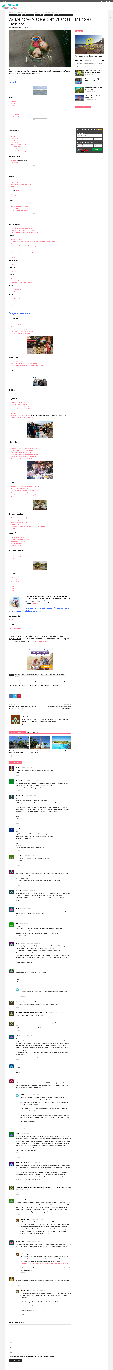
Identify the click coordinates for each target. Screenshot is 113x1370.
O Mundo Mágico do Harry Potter (20, 415)
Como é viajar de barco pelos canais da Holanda (24, 454)
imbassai (46, 678)
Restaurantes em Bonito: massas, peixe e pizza (24, 232)
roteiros (44, 683)
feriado (36, 678)
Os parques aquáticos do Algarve (60, 750)
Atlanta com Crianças (17, 524)
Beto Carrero (14, 142)
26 (102, 60)
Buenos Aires (15, 322)
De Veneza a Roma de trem (19, 497)
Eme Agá (18, 1065)
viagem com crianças (33, 685)
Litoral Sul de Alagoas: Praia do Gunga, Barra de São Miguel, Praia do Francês (33, 241)
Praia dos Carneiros (16, 255)
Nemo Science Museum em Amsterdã (21, 458)
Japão (58, 678)
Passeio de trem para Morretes (20, 197)
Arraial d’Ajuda (15, 116)
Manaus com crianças (17, 308)
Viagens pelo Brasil (68, 14)
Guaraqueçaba (15, 192)
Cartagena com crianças (18, 361)
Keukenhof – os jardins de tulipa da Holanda (23, 456)
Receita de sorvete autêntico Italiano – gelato (23, 495)
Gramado (14, 160)
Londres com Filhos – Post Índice (20, 402)
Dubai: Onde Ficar (16, 556)
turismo (24, 685)
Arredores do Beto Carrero (18, 134)
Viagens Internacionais (100, 6)
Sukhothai (14, 584)
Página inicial (12, 12)
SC (10, 685)
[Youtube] (110, 1)
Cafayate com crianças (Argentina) (21, 329)
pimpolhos (53, 681)
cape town (52, 674)
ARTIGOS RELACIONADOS (17, 732)
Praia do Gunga (62, 681)
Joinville (13, 136)
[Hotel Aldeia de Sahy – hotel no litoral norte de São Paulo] (19, 742)
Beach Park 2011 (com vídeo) (19, 206)
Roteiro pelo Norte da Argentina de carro (22, 325)
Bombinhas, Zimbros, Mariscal (19, 144)
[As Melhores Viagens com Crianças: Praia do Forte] (40, 742)
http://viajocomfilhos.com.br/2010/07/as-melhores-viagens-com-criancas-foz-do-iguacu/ (45, 1263)
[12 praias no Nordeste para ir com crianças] (89, 44)
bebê (42, 674)
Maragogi (14, 243)
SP (19, 685)
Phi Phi (13, 586)
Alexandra (19, 855)
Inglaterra (52, 678)
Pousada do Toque (16, 239)
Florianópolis (14, 140)
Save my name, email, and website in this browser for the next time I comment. (33, 1356)
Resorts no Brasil (26, 683)
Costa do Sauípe (16, 107)
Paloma (18, 767)
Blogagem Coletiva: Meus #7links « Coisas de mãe (31, 1012)
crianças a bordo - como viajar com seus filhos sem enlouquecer (26, 676)
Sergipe (15, 685)
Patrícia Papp (14, 27)
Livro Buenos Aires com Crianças (20, 333)
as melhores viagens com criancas (30, 674)
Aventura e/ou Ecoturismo (23, 12)
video (12, 592)
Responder (18, 775)
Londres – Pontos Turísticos (19, 404)
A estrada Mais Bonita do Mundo (20, 539)
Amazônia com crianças (18, 306)
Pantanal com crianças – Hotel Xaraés (22, 228)
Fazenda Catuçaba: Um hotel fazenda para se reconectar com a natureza (22, 707)
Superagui (14, 195)
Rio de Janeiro (15, 264)
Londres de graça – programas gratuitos (22, 417)
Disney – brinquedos (20, 520)
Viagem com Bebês (39, 14)
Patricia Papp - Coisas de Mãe (28, 14)
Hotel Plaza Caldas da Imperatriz (20, 151)
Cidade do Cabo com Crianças (17, 619)
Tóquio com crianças (15, 628)
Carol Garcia (19, 829)
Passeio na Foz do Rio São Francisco (21, 282)
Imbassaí (13, 110)
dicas (45, 676)
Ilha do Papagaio (16, 146)
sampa (49, 683)
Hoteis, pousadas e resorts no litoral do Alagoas (24, 246)
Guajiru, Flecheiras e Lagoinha (19, 210)
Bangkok (13, 577)
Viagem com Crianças (48, 14)
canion (46, 674)
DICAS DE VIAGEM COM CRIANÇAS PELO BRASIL (21, 678)
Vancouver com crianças (18, 541)
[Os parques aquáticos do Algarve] (61, 742)
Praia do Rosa (15, 149)
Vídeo (12, 186)
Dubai (12, 554)
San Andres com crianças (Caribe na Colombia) (24, 363)
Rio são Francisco (36, 683)
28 (27, 27)
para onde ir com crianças (27, 681)
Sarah (17, 908)
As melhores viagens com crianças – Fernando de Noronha (27, 253)
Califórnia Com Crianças (18, 528)
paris (36, 681)
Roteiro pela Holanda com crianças (21, 446)
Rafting (13, 153)
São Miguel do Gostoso (17, 291)
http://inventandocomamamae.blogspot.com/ (28, 821)
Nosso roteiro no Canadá (18, 537)
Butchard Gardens (16, 545)
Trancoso (13, 103)
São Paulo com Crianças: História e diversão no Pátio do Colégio (57, 707)
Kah (17, 871)
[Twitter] (23, 724)
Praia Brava (14, 138)
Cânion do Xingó (15, 280)
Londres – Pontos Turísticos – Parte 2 (21, 406)
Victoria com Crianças (17, 543)
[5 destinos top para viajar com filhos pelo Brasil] (78, 81)
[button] (101, 1)
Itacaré (13, 105)
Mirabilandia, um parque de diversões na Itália (24, 492)
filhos (41, 678)
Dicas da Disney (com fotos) (19, 518)
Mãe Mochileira (20, 780)
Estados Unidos (84, 6)
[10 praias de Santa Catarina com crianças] (79, 98)
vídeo (12, 558)
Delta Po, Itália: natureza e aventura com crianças (25, 490)
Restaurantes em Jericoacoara (19, 208)
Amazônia (17, 674)
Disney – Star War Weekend (19, 522)
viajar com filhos (56, 685)
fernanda (18, 890)
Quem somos (35, 6)
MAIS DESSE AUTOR (32, 732)
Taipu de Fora (15, 112)
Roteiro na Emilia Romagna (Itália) (20, 488)
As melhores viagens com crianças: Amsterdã (24, 448)
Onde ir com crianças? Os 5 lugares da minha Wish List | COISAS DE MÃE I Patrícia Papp (43, 1187)
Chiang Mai (14, 579)
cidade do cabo (61, 674)
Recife (13, 257)
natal (11, 681)
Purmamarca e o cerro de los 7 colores (22, 331)
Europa (72, 6)
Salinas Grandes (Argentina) (19, 327)
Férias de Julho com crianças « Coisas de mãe (30, 1002)
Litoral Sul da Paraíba (17, 299)
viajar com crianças (45, 685)
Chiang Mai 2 (15, 582)
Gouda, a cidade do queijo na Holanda (22, 450)
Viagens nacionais (60, 6)
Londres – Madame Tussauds (19, 411)
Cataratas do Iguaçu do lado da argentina (23, 184)
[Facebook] (104, 1)
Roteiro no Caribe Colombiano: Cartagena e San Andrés (27, 365)
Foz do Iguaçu (15, 180)
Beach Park (14, 204)
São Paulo (14, 271)
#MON (18, 190)
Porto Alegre (14, 162)
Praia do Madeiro (16, 289)
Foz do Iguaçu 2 (15, 182)
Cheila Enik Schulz (21, 1162)
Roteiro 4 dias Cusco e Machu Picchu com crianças (23, 374)
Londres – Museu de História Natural (21, 409)
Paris (12, 394)
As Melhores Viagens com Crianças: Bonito (23, 230)
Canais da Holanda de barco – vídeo (21, 452)
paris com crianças (44, 681)
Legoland (13, 413)
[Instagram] (107, 1)
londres (64, 678)
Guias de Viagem (46, 6)
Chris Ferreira (20, 795)
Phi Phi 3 (13, 590)
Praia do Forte (15, 114)
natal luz (17, 681)
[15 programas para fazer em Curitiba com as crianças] (79, 73)
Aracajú (13, 278)
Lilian (17, 923)
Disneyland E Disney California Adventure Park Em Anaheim (28, 526)
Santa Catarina (57, 683)
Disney (13, 520)
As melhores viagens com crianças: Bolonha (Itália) (25, 486)
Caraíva (13, 101)
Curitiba (13, 188)
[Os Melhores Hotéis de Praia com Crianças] (79, 90)
